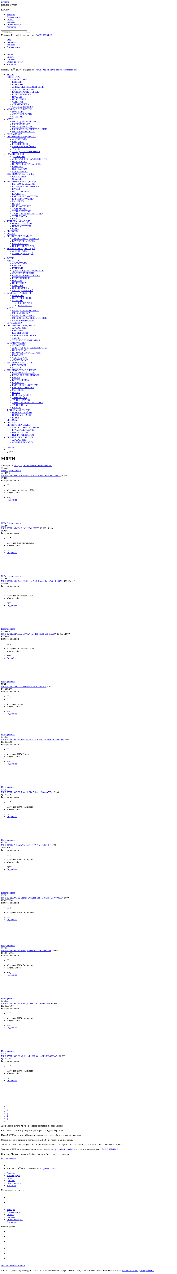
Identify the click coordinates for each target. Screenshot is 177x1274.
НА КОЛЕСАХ (19, 161)
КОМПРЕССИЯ (20, 144)
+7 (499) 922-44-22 (43, 35)
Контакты (11, 27)
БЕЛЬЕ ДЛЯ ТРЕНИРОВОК (26, 186)
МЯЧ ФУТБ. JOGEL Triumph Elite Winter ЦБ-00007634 (26, 792)
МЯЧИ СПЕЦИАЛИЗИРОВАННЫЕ (29, 129)
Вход (9, 40)
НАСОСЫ (17, 97)
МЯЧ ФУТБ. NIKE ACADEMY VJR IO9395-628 (23, 686)
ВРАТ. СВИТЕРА (20, 243)
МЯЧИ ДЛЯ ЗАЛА (21, 124)
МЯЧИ (10, 119)
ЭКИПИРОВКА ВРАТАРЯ (19, 236)
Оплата (10, 19)
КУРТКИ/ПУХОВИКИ (23, 199)
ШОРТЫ (16, 219)
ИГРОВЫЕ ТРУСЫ (21, 226)
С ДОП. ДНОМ (19, 169)
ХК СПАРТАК (25, 305)
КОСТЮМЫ (18, 194)
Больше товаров (8, 1159)
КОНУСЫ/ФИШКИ (21, 94)
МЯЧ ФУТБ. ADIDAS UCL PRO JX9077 (20, 528)
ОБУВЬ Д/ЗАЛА (14, 134)
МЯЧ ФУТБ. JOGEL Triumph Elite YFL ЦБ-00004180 (25, 1003)
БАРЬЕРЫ (17, 82)
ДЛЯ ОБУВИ (18, 156)
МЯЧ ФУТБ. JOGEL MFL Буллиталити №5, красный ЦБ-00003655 (32, 739)
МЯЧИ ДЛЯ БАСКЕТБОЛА (25, 122)
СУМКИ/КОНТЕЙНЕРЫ (24, 146)
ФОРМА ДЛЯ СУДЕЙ (22, 253)
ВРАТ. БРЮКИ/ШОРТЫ (23, 241)
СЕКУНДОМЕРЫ (20, 104)
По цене (18, 465)
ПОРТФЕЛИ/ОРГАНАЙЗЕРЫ (26, 164)
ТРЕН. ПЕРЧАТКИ (21, 211)
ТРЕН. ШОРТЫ (19, 216)
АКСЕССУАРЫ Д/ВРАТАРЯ (25, 238)
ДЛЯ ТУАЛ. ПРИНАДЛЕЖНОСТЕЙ (30, 159)
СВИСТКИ (17, 102)
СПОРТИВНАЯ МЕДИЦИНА (21, 136)
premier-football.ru (130, 1270)
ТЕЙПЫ (16, 149)
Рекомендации (13, 17)
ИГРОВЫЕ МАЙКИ (22, 223)
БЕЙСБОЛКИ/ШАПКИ (23, 184)
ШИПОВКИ (13, 231)
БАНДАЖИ (18, 141)
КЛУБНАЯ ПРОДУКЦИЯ (19, 109)
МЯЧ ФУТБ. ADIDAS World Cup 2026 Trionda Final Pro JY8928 (31, 475)
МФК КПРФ (18, 112)
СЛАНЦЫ (17, 179)
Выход (10, 54)
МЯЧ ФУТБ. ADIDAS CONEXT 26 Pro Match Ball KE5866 (28, 634)
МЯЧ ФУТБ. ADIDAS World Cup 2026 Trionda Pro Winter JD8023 (31, 581)
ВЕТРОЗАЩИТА (20, 191)
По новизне (28, 465)
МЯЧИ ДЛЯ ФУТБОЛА (23, 126)
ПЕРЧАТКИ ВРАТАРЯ (23, 246)
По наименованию (43, 465)
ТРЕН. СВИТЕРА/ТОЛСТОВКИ (27, 214)
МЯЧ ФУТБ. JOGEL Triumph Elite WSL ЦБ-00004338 (26, 950)
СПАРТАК (17, 117)
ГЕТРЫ (15, 228)
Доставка (11, 22)
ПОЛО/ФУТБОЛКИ (21, 206)
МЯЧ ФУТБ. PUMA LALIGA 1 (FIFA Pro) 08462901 (25, 845)
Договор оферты (146, 1270)
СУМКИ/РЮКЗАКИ (16, 154)
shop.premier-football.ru (62, 1149)
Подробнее (12, 500)
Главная (10, 447)
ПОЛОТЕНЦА (19, 99)
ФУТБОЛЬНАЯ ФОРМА (18, 221)
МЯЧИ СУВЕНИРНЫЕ (23, 131)
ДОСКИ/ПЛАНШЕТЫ (23, 89)
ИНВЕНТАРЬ (13, 77)
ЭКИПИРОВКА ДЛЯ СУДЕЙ (21, 248)
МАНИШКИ (18, 201)
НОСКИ (16, 204)
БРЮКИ (16, 189)
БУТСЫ (10, 74)
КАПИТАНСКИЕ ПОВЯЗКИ (26, 92)
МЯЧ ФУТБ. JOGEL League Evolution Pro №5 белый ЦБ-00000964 (32, 898)
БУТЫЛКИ (17, 84)
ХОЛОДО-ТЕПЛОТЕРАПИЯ (26, 151)
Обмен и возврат (15, 24)
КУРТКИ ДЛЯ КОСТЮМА (25, 196)
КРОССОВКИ (19, 176)
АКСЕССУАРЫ (19, 79)
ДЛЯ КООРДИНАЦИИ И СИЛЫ (28, 87)
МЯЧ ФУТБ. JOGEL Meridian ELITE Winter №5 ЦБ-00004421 (29, 1056)
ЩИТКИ (11, 233)
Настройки (12, 42)
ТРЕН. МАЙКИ (19, 209)
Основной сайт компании (64, 70)
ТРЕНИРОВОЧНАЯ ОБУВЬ (20, 174)
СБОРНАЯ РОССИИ (22, 114)
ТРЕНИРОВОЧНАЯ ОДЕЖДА (21, 181)
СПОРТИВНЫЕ (20, 171)
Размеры (11, 14)
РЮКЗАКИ (17, 166)
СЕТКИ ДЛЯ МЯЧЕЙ (22, 107)
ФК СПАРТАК (25, 303)
